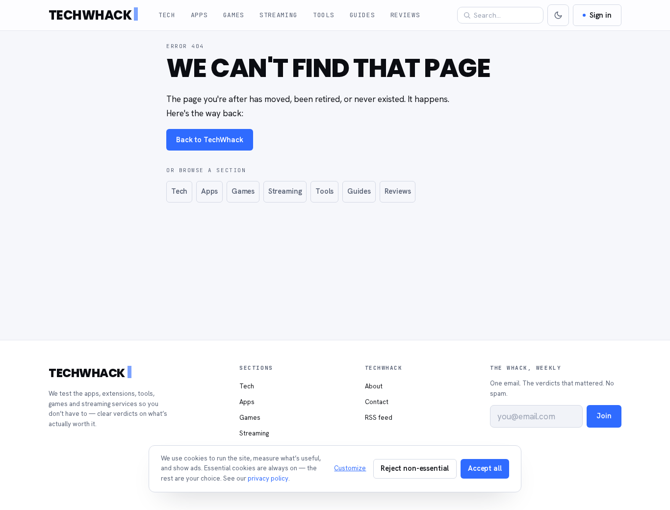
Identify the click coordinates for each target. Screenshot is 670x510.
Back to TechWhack (209, 139)
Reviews (405, 15)
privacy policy (268, 478)
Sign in (601, 15)
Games (233, 15)
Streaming (278, 15)
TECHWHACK (90, 15)
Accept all (485, 468)
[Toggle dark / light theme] (558, 15)
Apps (199, 15)
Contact (376, 402)
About (374, 386)
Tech (167, 15)
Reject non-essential (415, 468)
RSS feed (378, 417)
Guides (362, 15)
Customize (350, 468)
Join (603, 415)
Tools (323, 15)
